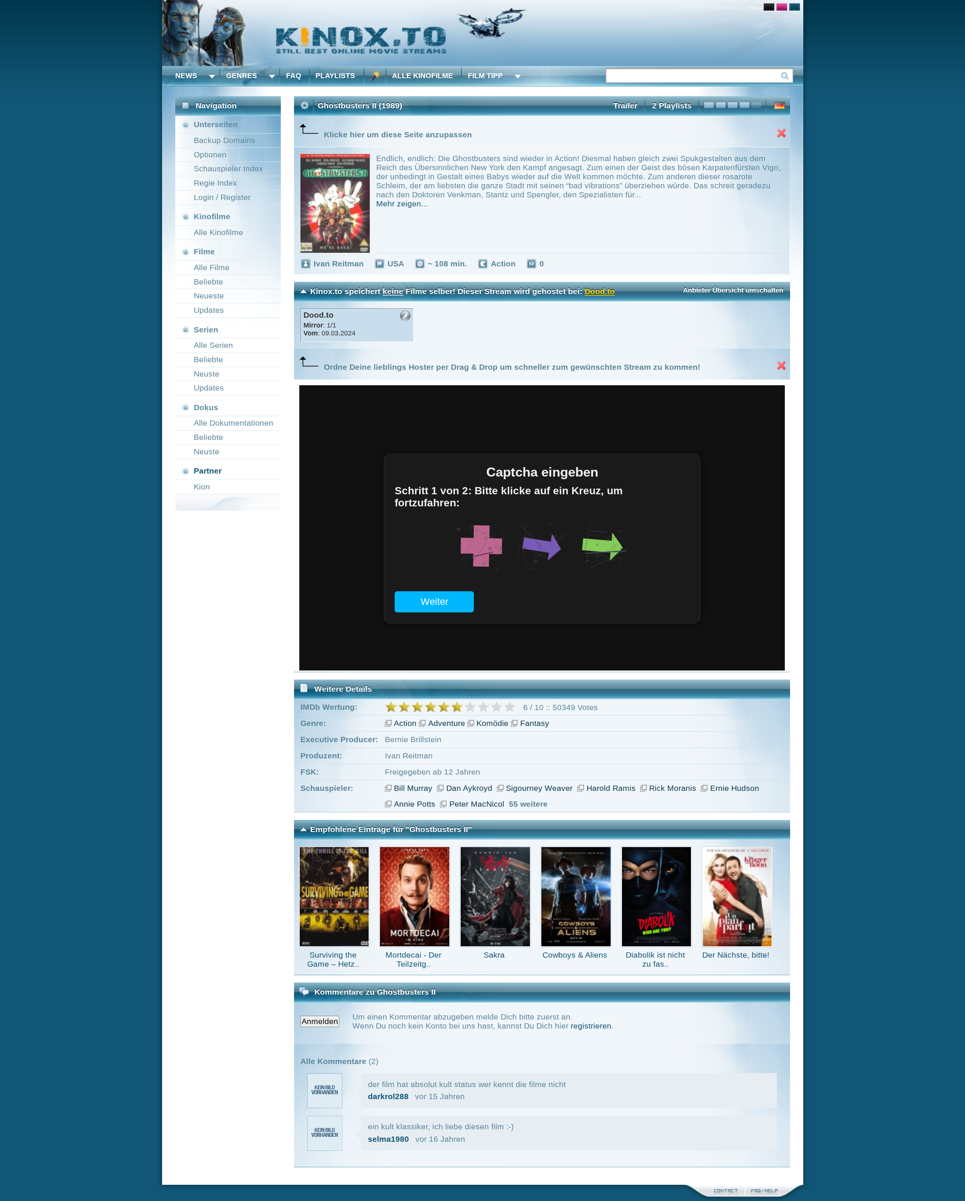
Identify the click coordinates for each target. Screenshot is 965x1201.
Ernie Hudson (734, 788)
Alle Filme (212, 267)
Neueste (209, 295)
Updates (209, 310)
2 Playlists (672, 105)
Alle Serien (213, 345)
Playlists (335, 76)
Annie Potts (414, 804)
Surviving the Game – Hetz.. (333, 959)
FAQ (293, 76)
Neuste (206, 373)
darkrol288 (388, 1096)
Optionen (210, 154)
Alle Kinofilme (422, 76)
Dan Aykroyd (469, 788)
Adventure (446, 723)
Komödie (492, 723)
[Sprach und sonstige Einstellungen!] (375, 76)
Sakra (494, 954)
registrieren (591, 1025)
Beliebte (208, 281)
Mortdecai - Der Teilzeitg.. (413, 959)
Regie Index (215, 182)
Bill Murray (413, 788)
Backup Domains (224, 140)
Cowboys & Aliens (574, 954)
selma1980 (388, 1139)
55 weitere (528, 804)
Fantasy (534, 723)
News (186, 76)
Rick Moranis (672, 788)
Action (405, 723)
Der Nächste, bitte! (735, 954)
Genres (241, 76)
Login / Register (222, 197)
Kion (202, 486)
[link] (482, 33)
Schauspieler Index (228, 168)
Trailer (625, 105)
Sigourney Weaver (539, 788)
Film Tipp (485, 76)
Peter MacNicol (476, 804)
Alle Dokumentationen (233, 422)
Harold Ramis (611, 788)
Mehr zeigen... (402, 203)
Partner (208, 470)
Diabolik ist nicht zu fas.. (655, 959)
